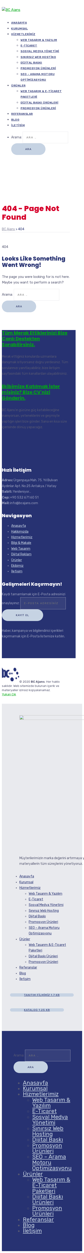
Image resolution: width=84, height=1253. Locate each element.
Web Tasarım (20, 549)
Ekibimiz (17, 566)
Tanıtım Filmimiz (42, 995)
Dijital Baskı (31, 62)
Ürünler (18, 85)
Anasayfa (18, 526)
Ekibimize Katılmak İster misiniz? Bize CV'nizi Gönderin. (31, 392)
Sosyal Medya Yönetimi (40, 51)
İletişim (18, 125)
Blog (22, 973)
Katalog (37, 1010)
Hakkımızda (19, 532)
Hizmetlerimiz (23, 34)
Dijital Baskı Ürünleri (39, 102)
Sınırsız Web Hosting (38, 57)
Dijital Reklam (21, 554)
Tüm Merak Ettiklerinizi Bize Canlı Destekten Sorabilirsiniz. (34, 339)
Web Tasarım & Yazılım (39, 40)
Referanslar (22, 113)
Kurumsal (26, 882)
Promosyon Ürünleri (38, 68)
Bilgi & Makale (21, 543)
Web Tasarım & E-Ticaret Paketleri (51, 1185)
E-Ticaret (29, 45)
